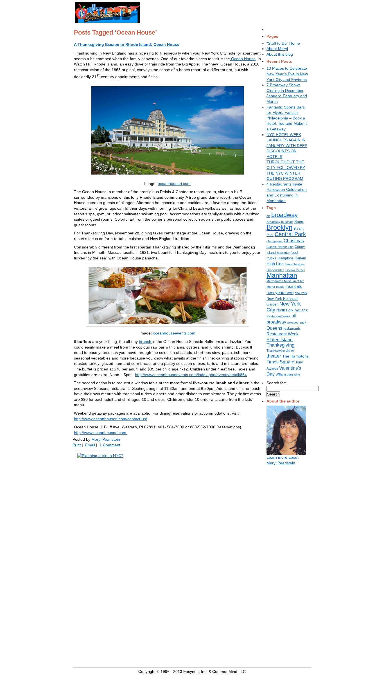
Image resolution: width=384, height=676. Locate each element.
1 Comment (110, 445)
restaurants (292, 329)
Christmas (294, 240)
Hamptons (285, 258)
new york (301, 293)
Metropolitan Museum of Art (285, 281)
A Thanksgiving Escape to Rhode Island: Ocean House (126, 44)
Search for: (276, 383)
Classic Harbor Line (279, 246)
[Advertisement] (213, 11)
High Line (275, 264)
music (280, 286)
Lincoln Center (295, 270)
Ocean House (243, 58)
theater (273, 356)
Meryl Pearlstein (105, 439)
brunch (145, 341)
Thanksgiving (280, 345)
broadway (284, 214)
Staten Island (279, 339)
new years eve (279, 292)
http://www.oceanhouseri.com (100, 432)
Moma (270, 286)
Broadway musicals (279, 221)
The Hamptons (295, 356)
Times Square (280, 361)
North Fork (284, 310)
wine (297, 374)
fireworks (283, 252)
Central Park (290, 234)
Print (77, 445)
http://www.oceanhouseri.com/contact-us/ (110, 419)
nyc (298, 310)
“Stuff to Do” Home (283, 43)
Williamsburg (284, 374)
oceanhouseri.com (174, 183)
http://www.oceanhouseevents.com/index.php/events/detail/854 (191, 374)
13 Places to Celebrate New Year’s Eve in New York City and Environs (287, 74)
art (268, 216)
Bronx (299, 222)
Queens (274, 328)
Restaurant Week (282, 334)
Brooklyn (279, 227)
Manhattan (281, 275)
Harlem (300, 258)
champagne (274, 241)
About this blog (279, 54)
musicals (293, 286)
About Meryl (277, 48)
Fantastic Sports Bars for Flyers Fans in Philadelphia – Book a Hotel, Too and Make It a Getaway (286, 118)
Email (90, 445)
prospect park (296, 322)
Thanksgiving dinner (280, 350)
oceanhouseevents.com (174, 333)
